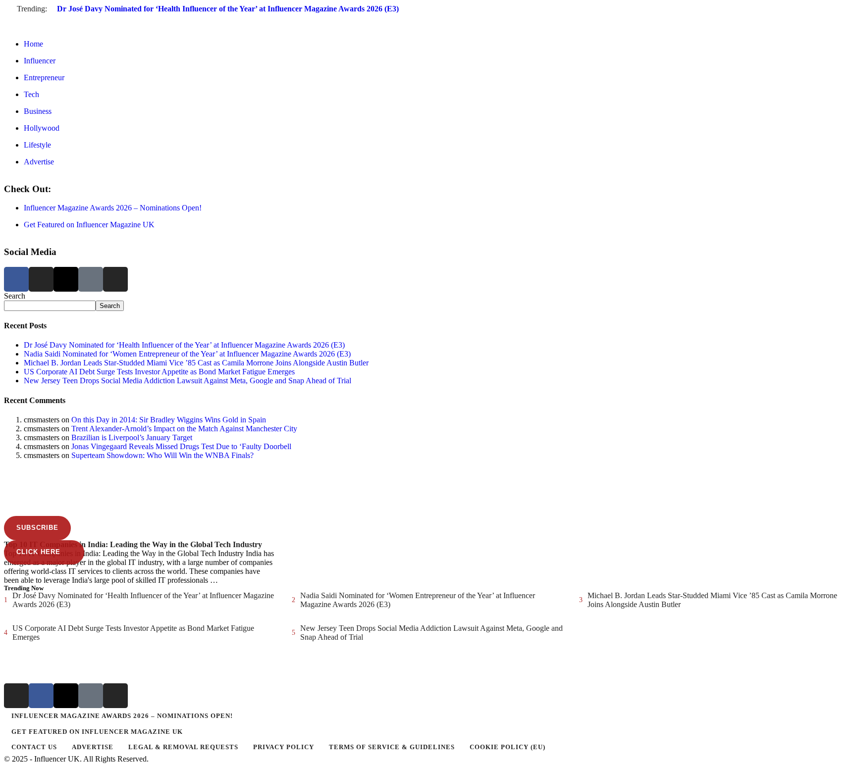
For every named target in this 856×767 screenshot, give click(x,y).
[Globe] (90, 279)
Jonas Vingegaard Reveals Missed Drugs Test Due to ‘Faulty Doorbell (181, 446)
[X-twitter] (66, 279)
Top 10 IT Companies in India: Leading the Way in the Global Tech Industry (133, 544)
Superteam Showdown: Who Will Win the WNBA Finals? (162, 455)
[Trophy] (90, 695)
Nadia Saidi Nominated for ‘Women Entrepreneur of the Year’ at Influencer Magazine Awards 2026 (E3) (187, 354)
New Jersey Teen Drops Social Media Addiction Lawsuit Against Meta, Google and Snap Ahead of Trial (187, 380)
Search (14, 296)
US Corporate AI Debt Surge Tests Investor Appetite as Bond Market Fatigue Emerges (159, 371)
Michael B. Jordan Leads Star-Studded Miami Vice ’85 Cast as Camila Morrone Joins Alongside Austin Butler (196, 362)
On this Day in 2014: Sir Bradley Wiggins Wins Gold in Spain (168, 419)
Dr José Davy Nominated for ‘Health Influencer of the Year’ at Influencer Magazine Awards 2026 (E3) (228, 8)
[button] (428, 18)
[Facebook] (16, 279)
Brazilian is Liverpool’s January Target (131, 437)
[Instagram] (41, 279)
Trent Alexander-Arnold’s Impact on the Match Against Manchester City (184, 428)
